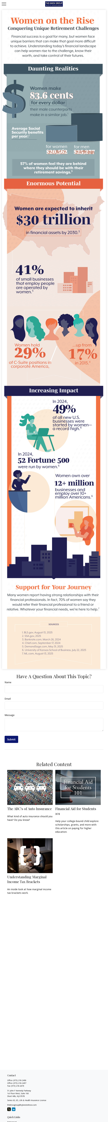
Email (8, 698)
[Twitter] (9, 1109)
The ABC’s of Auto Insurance (29, 808)
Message (9, 715)
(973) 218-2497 (19, 1083)
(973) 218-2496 (19, 1080)
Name (8, 682)
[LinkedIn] (13, 1109)
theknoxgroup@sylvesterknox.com (22, 1105)
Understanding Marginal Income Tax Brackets (26, 879)
